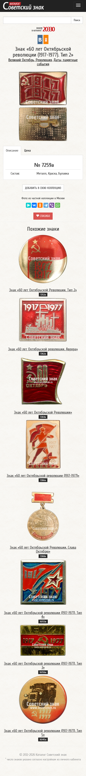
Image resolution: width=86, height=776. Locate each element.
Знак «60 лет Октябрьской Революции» (43, 412)
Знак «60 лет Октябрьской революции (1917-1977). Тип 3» (43, 665)
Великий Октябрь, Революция (30, 60)
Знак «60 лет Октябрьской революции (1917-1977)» (43, 475)
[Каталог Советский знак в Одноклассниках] (45, 39)
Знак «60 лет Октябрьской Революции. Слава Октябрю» (43, 549)
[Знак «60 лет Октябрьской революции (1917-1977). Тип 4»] (43, 582)
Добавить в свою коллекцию (43, 188)
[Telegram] (45, 205)
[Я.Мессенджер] (28, 205)
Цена (27, 150)
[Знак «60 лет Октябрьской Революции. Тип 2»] (43, 259)
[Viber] (51, 205)
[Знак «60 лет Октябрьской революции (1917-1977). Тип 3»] (43, 640)
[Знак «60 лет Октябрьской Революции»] (43, 381)
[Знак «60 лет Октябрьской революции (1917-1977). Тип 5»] (43, 699)
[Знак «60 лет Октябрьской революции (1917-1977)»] (43, 444)
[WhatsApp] (57, 205)
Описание (12, 150)
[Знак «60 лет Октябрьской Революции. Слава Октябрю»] (43, 516)
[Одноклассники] (40, 205)
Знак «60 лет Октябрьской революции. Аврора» (43, 349)
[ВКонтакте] (34, 205)
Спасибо (44, 216)
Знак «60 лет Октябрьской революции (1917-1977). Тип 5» (43, 733)
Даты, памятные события (57, 62)
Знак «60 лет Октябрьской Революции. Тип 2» (43, 290)
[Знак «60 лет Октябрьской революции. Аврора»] (43, 320)
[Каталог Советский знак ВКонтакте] (40, 39)
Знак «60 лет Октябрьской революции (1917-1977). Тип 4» (43, 615)
